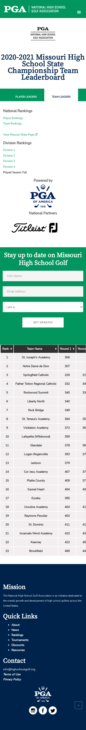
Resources (18, 650)
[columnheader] (7, 349)
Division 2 (9, 156)
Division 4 (9, 167)
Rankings (17, 635)
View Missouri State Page (19, 135)
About (15, 625)
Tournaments (20, 640)
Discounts (17, 645)
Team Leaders (61, 96)
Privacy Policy (12, 679)
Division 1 (9, 150)
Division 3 (9, 161)
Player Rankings (13, 118)
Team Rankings (12, 124)
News (15, 630)
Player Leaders (26, 96)
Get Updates (43, 322)
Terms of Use (11, 674)
